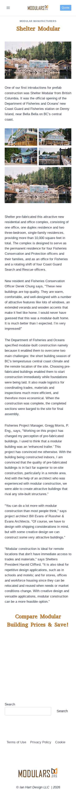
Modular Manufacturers (38, 21)
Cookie (60, 742)
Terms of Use (16, 742)
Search (10, 704)
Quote (65, 7)
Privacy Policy (40, 742)
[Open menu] (8, 8)
